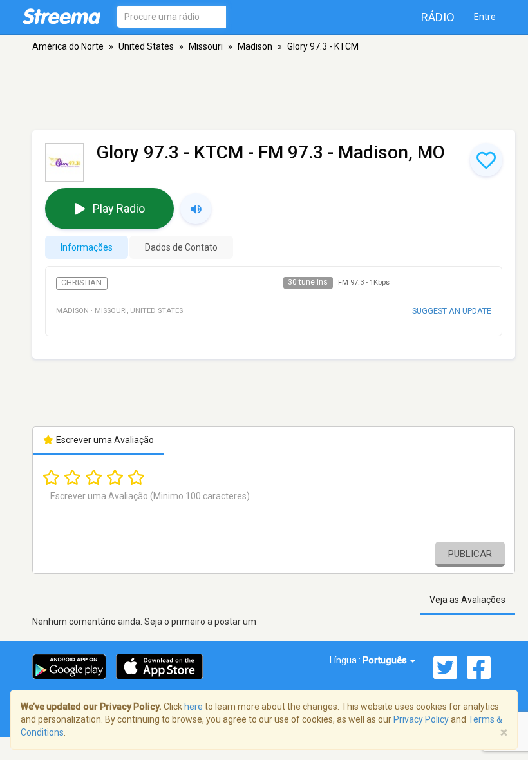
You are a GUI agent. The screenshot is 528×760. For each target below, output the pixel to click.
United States (146, 46)
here (193, 706)
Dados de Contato (181, 247)
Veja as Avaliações (467, 599)
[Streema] (61, 16)
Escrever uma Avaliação (104, 440)
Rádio (438, 17)
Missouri (206, 46)
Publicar (470, 554)
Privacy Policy (421, 719)
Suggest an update (451, 311)
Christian (81, 282)
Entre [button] (485, 17)
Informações (87, 247)
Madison (255, 46)
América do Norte (68, 46)
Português (386, 660)
